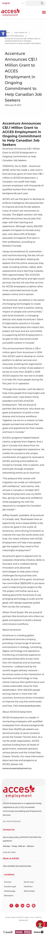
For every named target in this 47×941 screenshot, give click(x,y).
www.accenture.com (29, 706)
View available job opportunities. (17, 866)
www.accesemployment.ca (16, 768)
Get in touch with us (12, 837)
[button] (3, 33)
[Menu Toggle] (44, 12)
